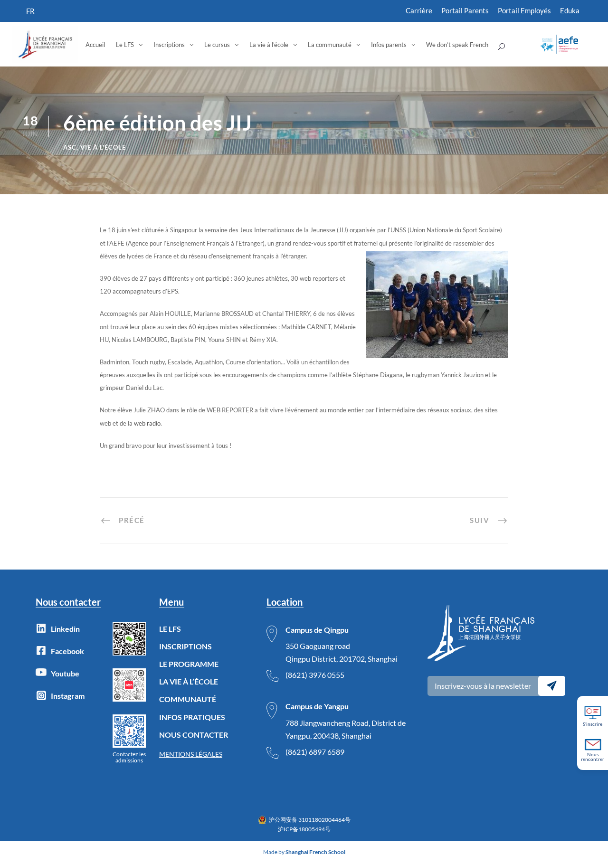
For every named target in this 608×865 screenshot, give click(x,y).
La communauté (330, 44)
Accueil (95, 44)
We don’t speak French (457, 44)
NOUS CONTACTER (193, 734)
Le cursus (217, 44)
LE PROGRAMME (188, 663)
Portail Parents (465, 10)
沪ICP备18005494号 (304, 829)
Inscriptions (169, 44)
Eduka (570, 10)
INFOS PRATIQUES (192, 717)
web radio (147, 423)
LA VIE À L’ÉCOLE (188, 681)
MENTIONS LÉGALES (190, 754)
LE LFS (170, 628)
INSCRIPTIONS (185, 646)
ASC (69, 147)
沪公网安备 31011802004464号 (310, 819)
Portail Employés (524, 10)
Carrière (419, 10)
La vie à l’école (268, 44)
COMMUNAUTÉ (187, 698)
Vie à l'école (103, 147)
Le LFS (125, 44)
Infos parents (389, 44)
